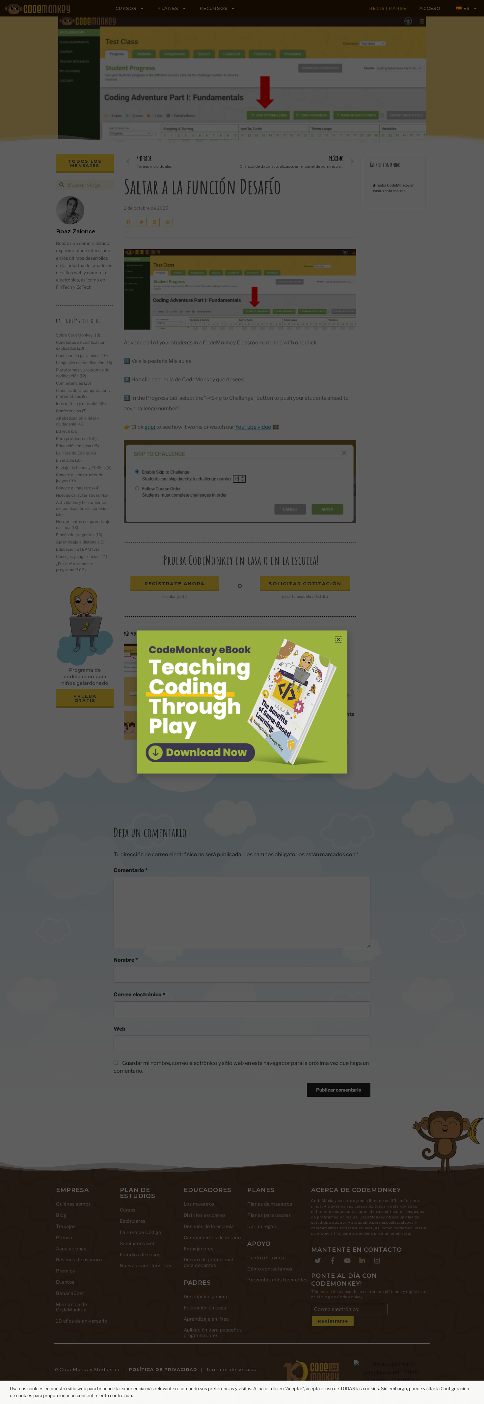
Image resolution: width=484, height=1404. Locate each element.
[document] (242, 702)
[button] (338, 639)
